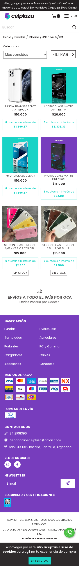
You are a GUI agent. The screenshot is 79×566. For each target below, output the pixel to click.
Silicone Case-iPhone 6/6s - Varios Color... (20, 246)
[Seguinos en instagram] (7, 464)
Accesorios (12, 364)
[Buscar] (74, 27)
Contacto (47, 364)
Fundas (19, 37)
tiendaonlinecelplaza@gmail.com (35, 440)
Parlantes (11, 346)
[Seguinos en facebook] (17, 464)
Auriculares (48, 337)
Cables (45, 355)
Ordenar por (11, 46)
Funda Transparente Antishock (20, 108)
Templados (13, 337)
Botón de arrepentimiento (39, 538)
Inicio (7, 37)
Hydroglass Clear (20, 175)
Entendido (39, 560)
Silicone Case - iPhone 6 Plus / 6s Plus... (58, 246)
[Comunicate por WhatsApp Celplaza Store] (69, 533)
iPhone (34, 37)
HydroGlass (48, 329)
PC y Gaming (49, 346)
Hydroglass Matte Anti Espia (58, 108)
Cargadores (13, 355)
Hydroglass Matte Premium (58, 177)
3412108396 (18, 433)
